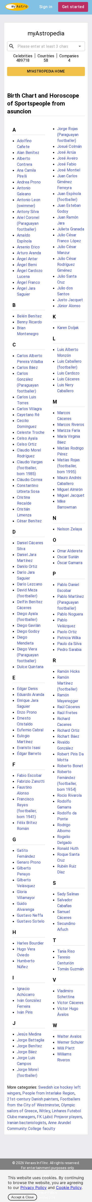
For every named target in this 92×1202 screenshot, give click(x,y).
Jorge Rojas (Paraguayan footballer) (68, 134)
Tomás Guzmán (70, 969)
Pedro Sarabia (69, 649)
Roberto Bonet (70, 766)
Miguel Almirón (70, 489)
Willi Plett (66, 1048)
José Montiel (68, 170)
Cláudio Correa (29, 479)
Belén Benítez (29, 316)
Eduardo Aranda (30, 694)
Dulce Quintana (30, 666)
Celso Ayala (27, 438)
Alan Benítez (28, 152)
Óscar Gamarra (70, 562)
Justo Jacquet (70, 300)
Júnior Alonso (69, 305)
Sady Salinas (68, 894)
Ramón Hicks (68, 671)
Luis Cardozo (68, 373)
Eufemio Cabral (30, 730)
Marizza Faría (68, 430)
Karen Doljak (68, 327)
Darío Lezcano (29, 584)
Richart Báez (68, 736)
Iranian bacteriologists (26, 1122)
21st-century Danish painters (32, 1099)
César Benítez (29, 521)
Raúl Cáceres (68, 707)
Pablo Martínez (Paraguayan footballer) (70, 602)
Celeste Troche (30, 432)
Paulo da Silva (69, 643)
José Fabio (67, 164)
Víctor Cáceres (70, 1002)
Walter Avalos (69, 1036)
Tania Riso (66, 951)
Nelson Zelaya (69, 529)
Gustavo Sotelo (30, 921)
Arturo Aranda (29, 253)
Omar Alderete (70, 551)
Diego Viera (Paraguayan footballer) (28, 655)
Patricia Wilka (69, 637)
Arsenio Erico (28, 247)
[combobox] (46, 46)
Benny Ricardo (29, 322)
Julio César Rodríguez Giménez (67, 264)
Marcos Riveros (70, 424)
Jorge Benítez (29, 1046)
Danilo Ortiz (27, 566)
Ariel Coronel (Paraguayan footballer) (28, 223)
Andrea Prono (29, 182)
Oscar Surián (68, 557)
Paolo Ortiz (67, 632)
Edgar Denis (27, 688)
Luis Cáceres (68, 379)
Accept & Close (22, 1197)
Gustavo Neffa (30, 915)
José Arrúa (66, 152)
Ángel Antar (27, 258)
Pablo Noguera (70, 614)
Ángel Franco (28, 282)
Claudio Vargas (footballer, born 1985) (30, 468)
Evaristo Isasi (28, 747)
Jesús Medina (29, 1034)
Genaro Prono (29, 862)
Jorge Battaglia (30, 1040)
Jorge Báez (27, 1052)
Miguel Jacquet (71, 495)
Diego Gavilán (28, 625)
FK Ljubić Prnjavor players (59, 1116)
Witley (44, 1111)
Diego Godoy (28, 631)
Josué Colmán (69, 146)
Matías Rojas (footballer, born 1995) (68, 466)
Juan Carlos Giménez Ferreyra (67, 182)
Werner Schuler (70, 1042)
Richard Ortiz (68, 730)
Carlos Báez (27, 367)
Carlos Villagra (29, 408)
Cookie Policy (68, 1187)
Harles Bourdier (30, 943)
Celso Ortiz (27, 444)
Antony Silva (28, 211)
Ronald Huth (68, 848)
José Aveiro (67, 158)
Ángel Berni (27, 264)
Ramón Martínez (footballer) (67, 683)
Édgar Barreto (29, 753)
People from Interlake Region (48, 1093)
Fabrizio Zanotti (30, 781)
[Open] (79, 46)
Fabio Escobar (29, 775)
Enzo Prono (27, 712)
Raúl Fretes (67, 712)
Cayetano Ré (28, 414)
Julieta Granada (70, 229)
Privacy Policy (33, 1187)
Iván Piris (25, 1012)
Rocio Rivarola (69, 795)
